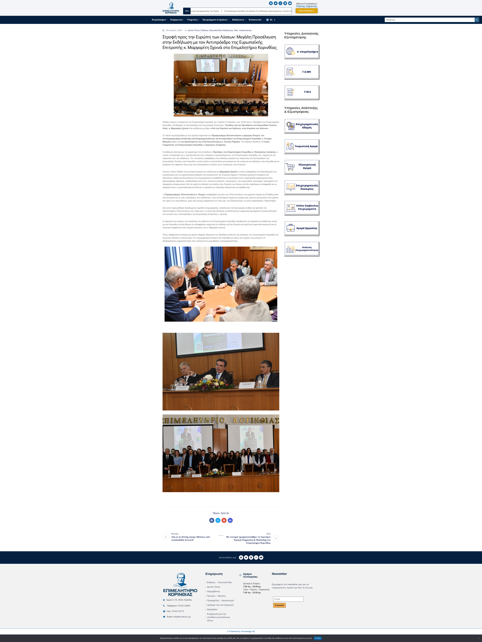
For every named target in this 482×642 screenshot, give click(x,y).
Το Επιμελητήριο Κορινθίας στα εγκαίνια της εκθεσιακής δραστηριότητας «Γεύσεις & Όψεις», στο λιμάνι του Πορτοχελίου (218, 11)
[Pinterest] (224, 520)
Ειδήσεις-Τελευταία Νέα (211, 30)
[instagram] (280, 3)
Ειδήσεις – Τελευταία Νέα (219, 582)
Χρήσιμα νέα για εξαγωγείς (220, 605)
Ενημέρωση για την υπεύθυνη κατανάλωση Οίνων (218, 617)
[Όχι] (479, 638)
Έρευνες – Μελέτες (216, 596)
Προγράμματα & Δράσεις (214, 20)
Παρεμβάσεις (213, 591)
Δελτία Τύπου (194, 30)
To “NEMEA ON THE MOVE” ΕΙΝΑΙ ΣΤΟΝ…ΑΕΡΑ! (291, 11)
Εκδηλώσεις (238, 20)
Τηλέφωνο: (178, 606)
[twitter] (276, 3)
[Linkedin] (230, 520)
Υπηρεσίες (192, 20)
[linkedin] (285, 3)
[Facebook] (211, 520)
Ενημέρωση (176, 20)
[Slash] (221, 535)
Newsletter (212, 609)
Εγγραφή (279, 605)
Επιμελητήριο (159, 20)
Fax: (175, 611)
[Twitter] (217, 520)
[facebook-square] (271, 3)
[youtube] (290, 3)
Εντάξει (318, 638)
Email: (179, 617)
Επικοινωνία (255, 20)
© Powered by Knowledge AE (241, 631)
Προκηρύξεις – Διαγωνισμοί (220, 600)
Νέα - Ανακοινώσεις (243, 30)
